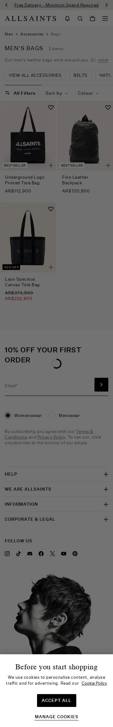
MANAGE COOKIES (56, 716)
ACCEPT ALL (56, 700)
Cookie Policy (94, 683)
